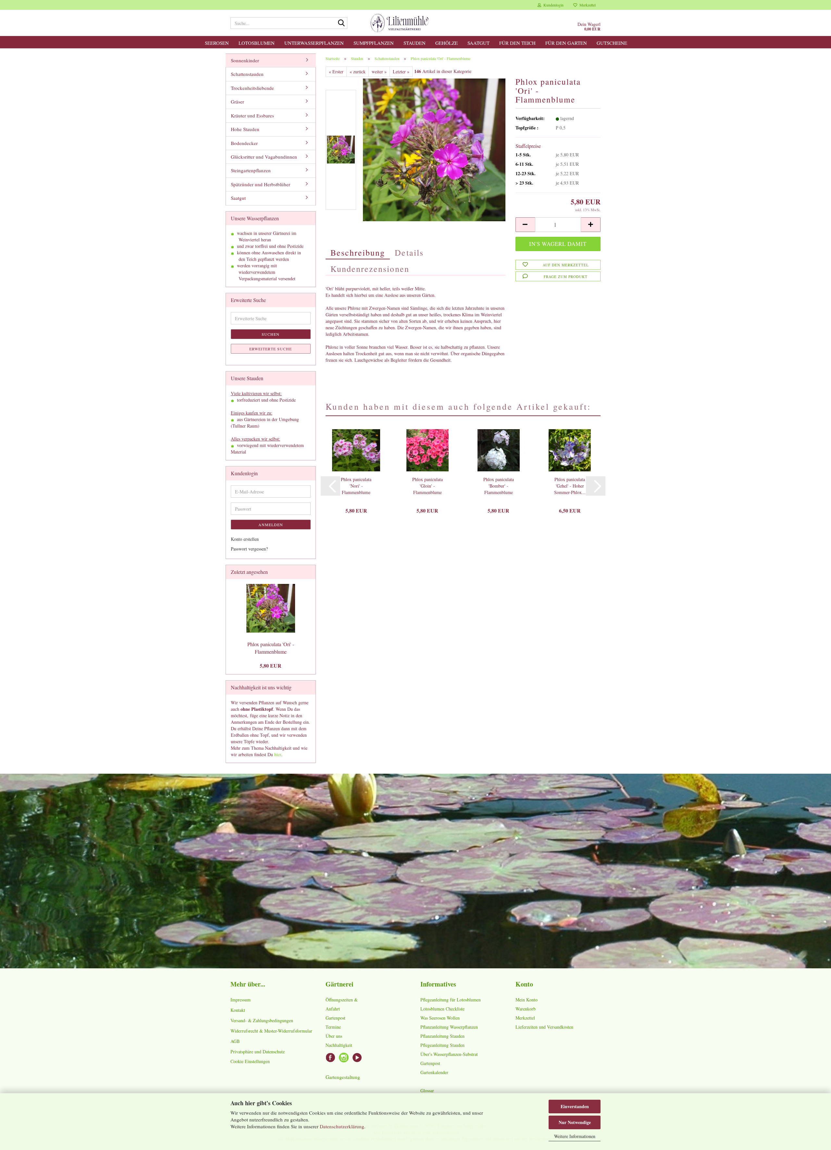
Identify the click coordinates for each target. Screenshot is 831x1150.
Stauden (414, 43)
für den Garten (566, 43)
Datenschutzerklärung (342, 1126)
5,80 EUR (270, 665)
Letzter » (401, 71)
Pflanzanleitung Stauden (442, 1036)
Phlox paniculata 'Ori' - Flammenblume (270, 648)
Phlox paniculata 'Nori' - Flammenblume (356, 485)
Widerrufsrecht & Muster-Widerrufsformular (271, 1031)
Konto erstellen (245, 539)
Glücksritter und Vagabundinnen (264, 156)
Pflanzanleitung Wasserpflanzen (449, 1027)
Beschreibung (357, 252)
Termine (333, 1027)
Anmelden (270, 524)
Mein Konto (526, 1000)
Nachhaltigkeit (339, 1045)
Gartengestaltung (343, 1077)
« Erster (336, 71)
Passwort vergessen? (249, 549)
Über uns (334, 1036)
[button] (525, 224)
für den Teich (517, 43)
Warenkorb (525, 1009)
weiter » (379, 71)
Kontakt (237, 1010)
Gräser (237, 101)
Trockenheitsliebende (252, 88)
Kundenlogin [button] (552, 4)
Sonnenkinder (245, 60)
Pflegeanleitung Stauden (442, 1045)
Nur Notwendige (575, 1122)
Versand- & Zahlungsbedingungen (261, 1020)
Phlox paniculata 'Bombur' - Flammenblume (498, 485)
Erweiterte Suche (270, 348)
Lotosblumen (257, 43)
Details (409, 252)
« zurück (358, 71)
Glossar (427, 1090)
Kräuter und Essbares (252, 115)
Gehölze (446, 43)
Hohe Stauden (245, 129)
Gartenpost (335, 1018)
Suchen (270, 334)
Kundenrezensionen (369, 268)
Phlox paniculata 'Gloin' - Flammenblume (427, 485)
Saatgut (478, 43)
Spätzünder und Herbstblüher (260, 184)
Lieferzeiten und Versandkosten (544, 1027)
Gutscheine (612, 43)
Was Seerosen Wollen (440, 1018)
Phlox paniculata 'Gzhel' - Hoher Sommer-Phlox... (570, 485)
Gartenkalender (434, 1072)
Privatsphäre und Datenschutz (257, 1051)
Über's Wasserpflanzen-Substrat (449, 1054)
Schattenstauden (247, 74)
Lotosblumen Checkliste (442, 1009)
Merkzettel (586, 4)
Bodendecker (244, 143)
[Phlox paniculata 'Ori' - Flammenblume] (434, 149)
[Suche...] (341, 23)
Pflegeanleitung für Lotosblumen (450, 1000)
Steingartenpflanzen (251, 170)
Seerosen (217, 43)
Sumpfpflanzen (373, 43)
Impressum (240, 1000)
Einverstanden (575, 1106)
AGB (235, 1041)
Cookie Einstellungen (250, 1061)
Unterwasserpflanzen (314, 43)
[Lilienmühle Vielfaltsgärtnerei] (399, 23)
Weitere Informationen (574, 1136)
